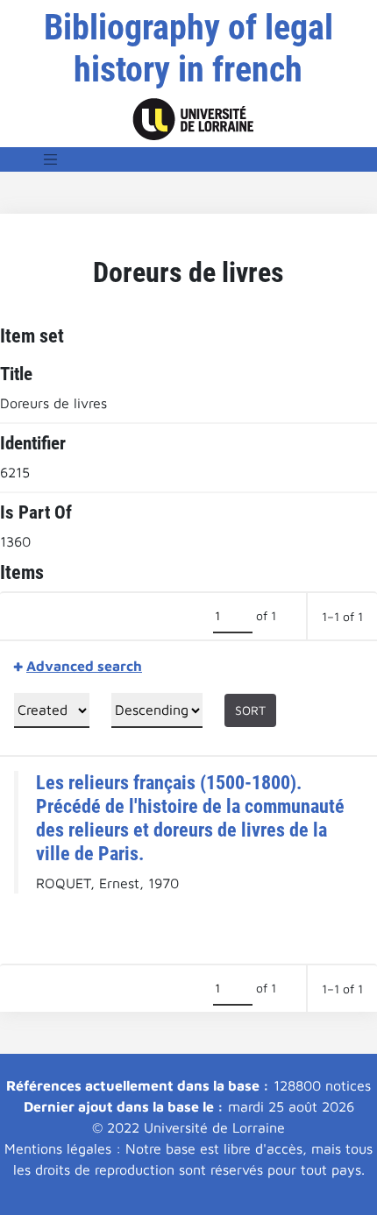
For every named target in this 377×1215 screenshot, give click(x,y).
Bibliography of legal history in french (188, 48)
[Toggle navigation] (51, 159)
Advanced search (84, 666)
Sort (250, 710)
